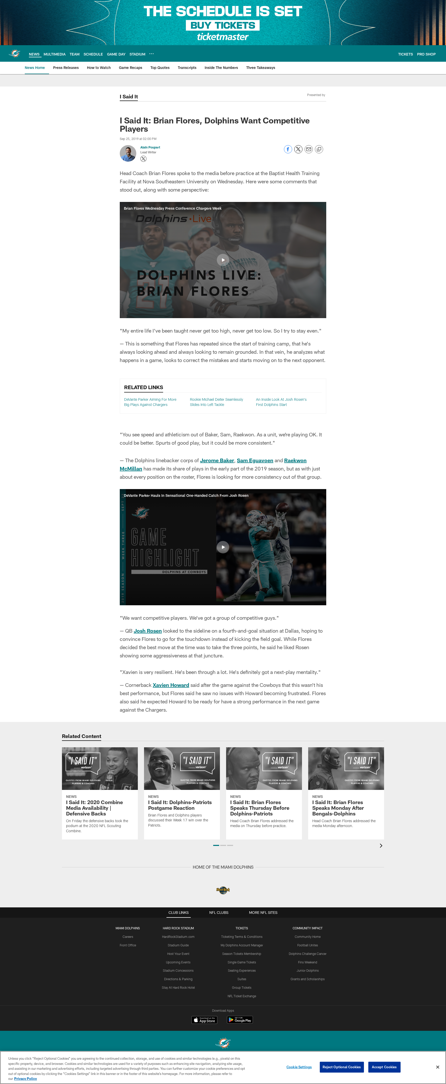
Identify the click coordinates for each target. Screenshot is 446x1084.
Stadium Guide (178, 945)
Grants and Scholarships (308, 979)
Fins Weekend (307, 962)
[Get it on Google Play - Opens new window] (240, 1022)
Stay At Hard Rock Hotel (178, 987)
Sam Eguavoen (255, 460)
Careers (128, 936)
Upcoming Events (178, 962)
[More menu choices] (151, 54)
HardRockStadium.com (178, 936)
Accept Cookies (384, 1067)
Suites (241, 979)
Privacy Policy (25, 1079)
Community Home (308, 936)
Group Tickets (241, 987)
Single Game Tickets (242, 962)
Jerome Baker (217, 460)
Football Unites (307, 945)
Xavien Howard (171, 685)
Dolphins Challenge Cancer (307, 953)
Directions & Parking (178, 979)
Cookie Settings (299, 1067)
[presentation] (382, 846)
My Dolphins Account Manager (242, 945)
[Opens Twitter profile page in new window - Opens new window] (143, 159)
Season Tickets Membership (241, 953)
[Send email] (309, 152)
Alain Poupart (150, 147)
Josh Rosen (148, 630)
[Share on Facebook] (288, 152)
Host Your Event (178, 953)
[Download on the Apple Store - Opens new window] (204, 1020)
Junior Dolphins (308, 970)
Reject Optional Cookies (342, 1067)
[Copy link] (319, 149)
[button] (223, 260)
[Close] (437, 1067)
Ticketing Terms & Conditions (241, 936)
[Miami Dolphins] (223, 1044)
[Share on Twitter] (298, 152)
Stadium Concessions (178, 970)
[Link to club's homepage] (14, 53)
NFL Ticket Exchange (242, 996)
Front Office (128, 945)
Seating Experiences (242, 970)
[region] (223, 1067)
